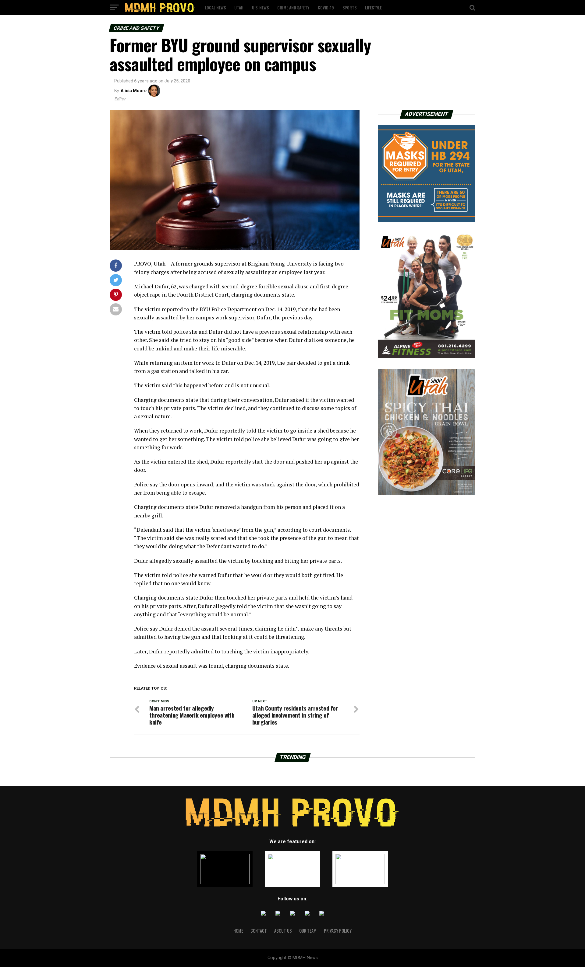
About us (283, 930)
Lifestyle (373, 7)
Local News (215, 7)
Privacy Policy (338, 930)
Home (238, 930)
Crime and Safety (293, 7)
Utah (238, 7)
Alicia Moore (134, 90)
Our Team (308, 930)
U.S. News (260, 7)
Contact (258, 930)
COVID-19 (326, 7)
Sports (349, 7)
